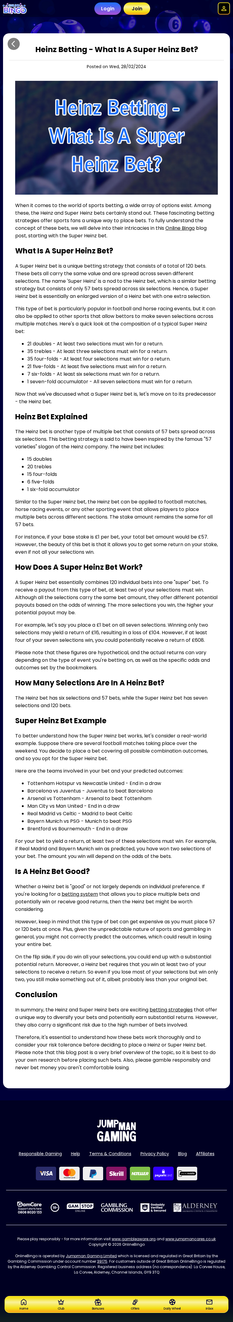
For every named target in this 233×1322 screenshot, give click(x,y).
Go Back (14, 44)
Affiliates (205, 1154)
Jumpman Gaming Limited (91, 1255)
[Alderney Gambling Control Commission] (196, 1207)
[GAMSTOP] (80, 1207)
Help (75, 1154)
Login (107, 8)
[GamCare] (29, 1207)
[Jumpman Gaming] (116, 1139)
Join (137, 8)
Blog (182, 1154)
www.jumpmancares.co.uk (190, 1238)
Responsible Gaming (40, 1154)
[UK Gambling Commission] (117, 1207)
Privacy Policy (154, 1154)
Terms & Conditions (110, 1154)
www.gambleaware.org (134, 1238)
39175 (102, 1261)
